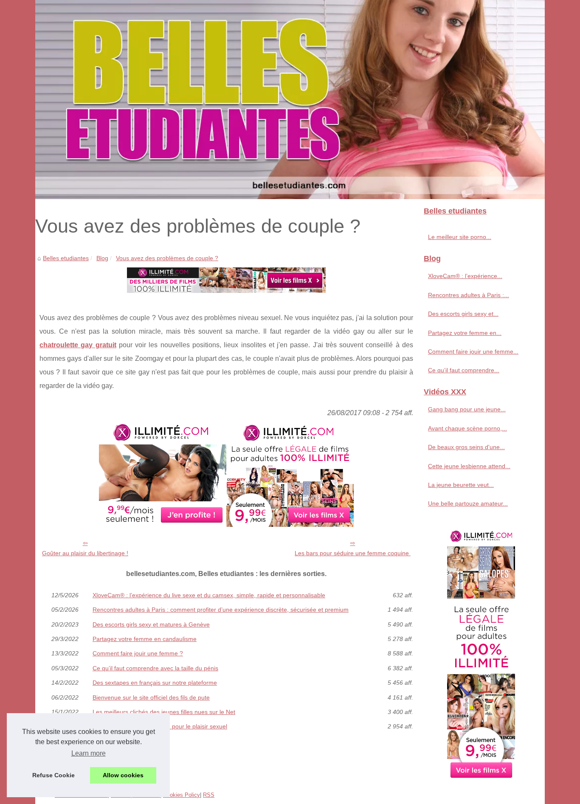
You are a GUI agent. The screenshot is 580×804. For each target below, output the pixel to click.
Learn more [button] (88, 753)
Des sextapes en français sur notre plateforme (155, 683)
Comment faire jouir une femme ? (138, 653)
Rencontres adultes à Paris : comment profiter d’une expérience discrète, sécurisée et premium (221, 610)
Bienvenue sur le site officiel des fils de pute (151, 697)
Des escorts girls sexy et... (463, 313)
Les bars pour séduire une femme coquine (353, 553)
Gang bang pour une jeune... (467, 409)
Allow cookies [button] (123, 775)
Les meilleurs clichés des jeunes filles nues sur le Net (164, 712)
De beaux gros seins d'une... (466, 447)
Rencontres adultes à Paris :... (468, 295)
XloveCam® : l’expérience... (465, 276)
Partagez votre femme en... (464, 332)
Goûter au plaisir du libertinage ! (85, 553)
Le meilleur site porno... (459, 236)
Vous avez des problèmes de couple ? (167, 258)
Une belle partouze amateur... (468, 503)
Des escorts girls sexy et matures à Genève (151, 624)
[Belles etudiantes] (290, 99)
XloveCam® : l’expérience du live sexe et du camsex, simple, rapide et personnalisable (209, 595)
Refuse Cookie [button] (53, 775)
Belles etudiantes (66, 258)
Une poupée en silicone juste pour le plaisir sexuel (160, 726)
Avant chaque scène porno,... (467, 428)
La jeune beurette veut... (461, 484)
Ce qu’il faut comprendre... (463, 370)
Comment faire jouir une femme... (473, 351)
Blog (102, 258)
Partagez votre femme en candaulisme (145, 639)
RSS (208, 795)
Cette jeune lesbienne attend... (469, 466)
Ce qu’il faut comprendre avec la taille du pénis (155, 668)
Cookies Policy (181, 795)
